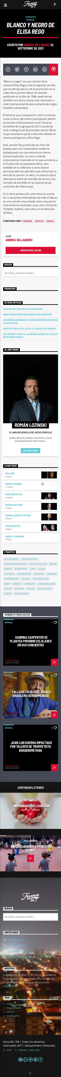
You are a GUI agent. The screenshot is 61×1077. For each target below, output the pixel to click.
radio (50, 221)
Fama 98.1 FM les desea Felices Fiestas (23, 308)
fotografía (11, 578)
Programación (14, 1007)
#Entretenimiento (15, 564)
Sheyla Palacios (12, 660)
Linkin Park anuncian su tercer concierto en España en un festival (30, 321)
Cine (32, 569)
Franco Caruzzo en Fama (18, 515)
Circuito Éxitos (11, 986)
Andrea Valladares (36, 45)
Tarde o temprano (14, 536)
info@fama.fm (15, 951)
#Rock (8, 569)
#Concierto (11, 559)
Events (10, 1011)
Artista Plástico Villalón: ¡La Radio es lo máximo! (29, 328)
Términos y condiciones (29, 1050)
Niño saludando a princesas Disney (31, 848)
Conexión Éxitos (13, 494)
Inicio (9, 1003)
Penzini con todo (14, 504)
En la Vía (9, 473)
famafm (27, 221)
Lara (7, 584)
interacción (40, 578)
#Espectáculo (38, 564)
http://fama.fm (16, 939)
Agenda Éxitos (12, 525)
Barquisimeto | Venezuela (22, 957)
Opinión (30, 584)
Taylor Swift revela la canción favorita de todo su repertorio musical (30, 336)
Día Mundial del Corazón (31, 806)
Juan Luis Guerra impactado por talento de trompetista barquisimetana (31, 746)
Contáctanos (13, 1015)
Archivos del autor (30, 250)
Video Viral (21, 593)
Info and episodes (30, 450)
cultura (9, 574)
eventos (39, 574)
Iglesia (26, 578)
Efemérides (24, 574)
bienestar (21, 569)
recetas (19, 588)
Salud (30, 588)
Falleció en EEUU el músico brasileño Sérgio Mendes (31, 694)
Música (30, 19)
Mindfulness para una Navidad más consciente (27, 314)
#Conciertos (30, 559)
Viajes (7, 593)
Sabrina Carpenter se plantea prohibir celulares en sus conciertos (30, 641)
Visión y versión (13, 483)
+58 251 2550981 (17, 945)
